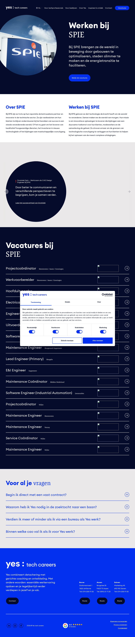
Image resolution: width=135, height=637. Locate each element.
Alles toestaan (97, 340)
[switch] (56, 331)
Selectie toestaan (67, 340)
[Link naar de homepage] (15, 8)
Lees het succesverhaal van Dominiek (31, 203)
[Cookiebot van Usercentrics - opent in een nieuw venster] (103, 295)
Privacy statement (120, 625)
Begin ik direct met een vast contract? (36, 495)
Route (84, 601)
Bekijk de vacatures (79, 78)
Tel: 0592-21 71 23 (103, 591)
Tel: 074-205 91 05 (86, 591)
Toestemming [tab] (36, 302)
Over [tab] (99, 302)
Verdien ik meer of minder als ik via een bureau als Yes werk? (53, 519)
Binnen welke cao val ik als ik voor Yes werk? (40, 531)
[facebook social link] (21, 625)
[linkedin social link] (9, 625)
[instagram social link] (15, 625)
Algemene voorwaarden (118, 621)
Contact (12, 601)
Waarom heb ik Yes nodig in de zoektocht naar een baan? (51, 507)
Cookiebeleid (122, 628)
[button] (129, 191)
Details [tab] (67, 302)
